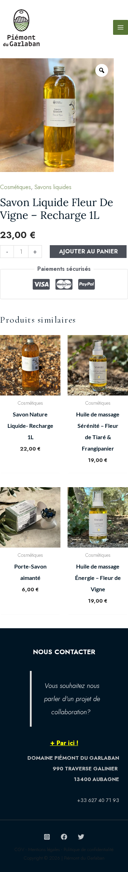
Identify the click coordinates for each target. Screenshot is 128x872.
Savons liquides (52, 187)
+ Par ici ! (64, 743)
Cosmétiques (15, 187)
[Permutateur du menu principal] (120, 27)
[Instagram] (47, 837)
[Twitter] (81, 837)
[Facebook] (64, 837)
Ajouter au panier (88, 251)
